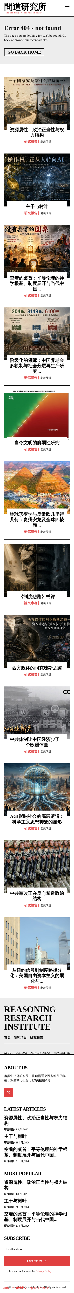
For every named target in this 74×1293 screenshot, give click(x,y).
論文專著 (30, 603)
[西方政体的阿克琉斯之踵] (37, 641)
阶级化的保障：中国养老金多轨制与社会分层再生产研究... (37, 366)
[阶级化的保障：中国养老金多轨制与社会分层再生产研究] (37, 333)
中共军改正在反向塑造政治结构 (37, 896)
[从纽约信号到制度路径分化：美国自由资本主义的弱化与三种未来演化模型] (37, 943)
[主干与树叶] (37, 180)
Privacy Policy (44, 1271)
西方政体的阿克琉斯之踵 (37, 667)
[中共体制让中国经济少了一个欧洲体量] (37, 712)
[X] (8, 1092)
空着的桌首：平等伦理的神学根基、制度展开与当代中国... (37, 283)
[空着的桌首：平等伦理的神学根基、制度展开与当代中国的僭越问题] (37, 251)
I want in (34, 1261)
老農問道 (45, 141)
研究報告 (30, 141)
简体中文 (9, 1287)
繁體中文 (21, 1287)
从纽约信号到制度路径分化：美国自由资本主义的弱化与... (37, 976)
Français (43, 1287)
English (32, 1287)
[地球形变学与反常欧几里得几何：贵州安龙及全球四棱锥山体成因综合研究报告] (37, 487)
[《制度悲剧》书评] (37, 570)
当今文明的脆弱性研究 (37, 442)
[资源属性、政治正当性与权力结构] (37, 103)
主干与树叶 (37, 206)
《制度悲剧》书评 (37, 596)
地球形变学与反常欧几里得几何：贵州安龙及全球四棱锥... (37, 520)
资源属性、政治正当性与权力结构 (37, 132)
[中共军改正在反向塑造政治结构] (37, 866)
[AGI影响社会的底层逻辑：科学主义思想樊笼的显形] (37, 789)
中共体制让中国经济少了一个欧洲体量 (37, 742)
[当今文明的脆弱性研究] (37, 416)
